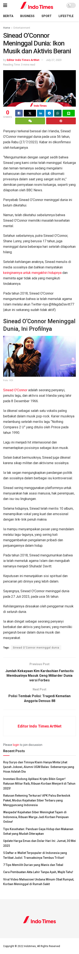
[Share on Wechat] (30, 121)
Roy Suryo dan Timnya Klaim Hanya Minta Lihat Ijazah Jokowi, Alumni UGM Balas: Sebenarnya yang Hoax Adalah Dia (38, 767)
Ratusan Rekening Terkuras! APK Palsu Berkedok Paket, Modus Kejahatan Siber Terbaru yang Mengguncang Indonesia (36, 800)
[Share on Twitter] (30, 113)
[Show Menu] (5, 5)
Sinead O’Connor (15, 390)
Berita (8, 16)
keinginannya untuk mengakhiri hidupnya (32, 273)
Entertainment (21, 27)
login (16, 744)
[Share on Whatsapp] (58, 113)
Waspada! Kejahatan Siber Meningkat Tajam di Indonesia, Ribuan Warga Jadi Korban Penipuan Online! (36, 817)
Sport (47, 16)
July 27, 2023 (54, 60)
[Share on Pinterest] (61, 121)
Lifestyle (66, 16)
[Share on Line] (69, 113)
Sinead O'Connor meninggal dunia (36, 647)
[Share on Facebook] (19, 113)
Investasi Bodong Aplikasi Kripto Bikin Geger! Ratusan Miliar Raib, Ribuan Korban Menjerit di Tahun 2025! (39, 783)
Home (6, 27)
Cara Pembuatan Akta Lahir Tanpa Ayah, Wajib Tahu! (38, 872)
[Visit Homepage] (36, 5)
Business (27, 16)
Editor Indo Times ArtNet (23, 60)
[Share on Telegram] (49, 113)
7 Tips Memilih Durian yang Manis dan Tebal (33, 865)
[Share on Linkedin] (41, 113)
